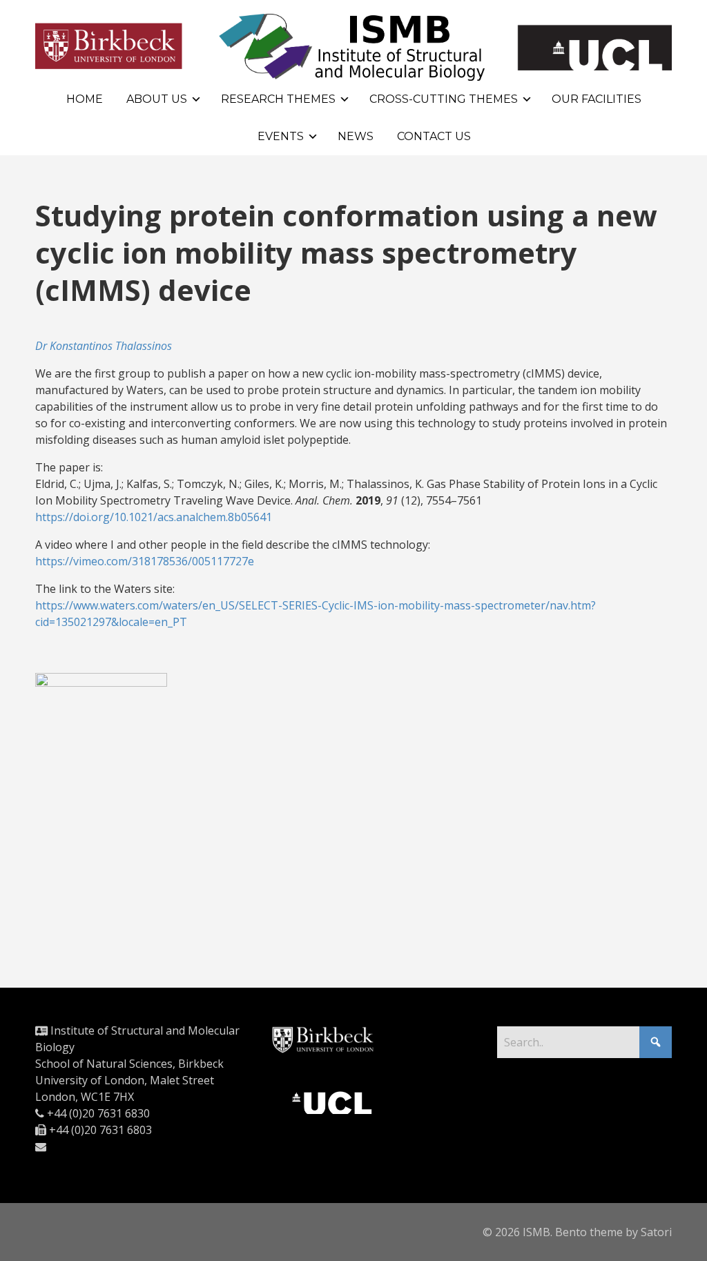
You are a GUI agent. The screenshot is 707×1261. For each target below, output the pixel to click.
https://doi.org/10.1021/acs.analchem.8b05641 (153, 517)
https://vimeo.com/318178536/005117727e (144, 561)
